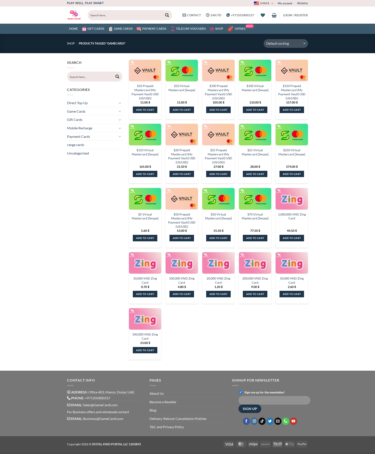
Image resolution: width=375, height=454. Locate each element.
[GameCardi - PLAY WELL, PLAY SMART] (74, 15)
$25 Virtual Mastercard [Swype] (255, 152)
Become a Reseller (163, 402)
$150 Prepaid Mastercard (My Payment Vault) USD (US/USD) (292, 92)
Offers (244, 27)
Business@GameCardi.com (103, 418)
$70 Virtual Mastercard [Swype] (255, 216)
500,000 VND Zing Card (145, 336)
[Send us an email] (277, 421)
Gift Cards (95, 28)
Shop (219, 28)
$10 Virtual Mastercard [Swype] (181, 88)
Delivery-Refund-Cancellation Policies (178, 418)
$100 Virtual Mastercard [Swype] (255, 88)
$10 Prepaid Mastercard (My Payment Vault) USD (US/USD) (145, 92)
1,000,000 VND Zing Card (292, 216)
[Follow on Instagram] (254, 421)
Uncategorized (78, 153)
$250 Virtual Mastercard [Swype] (291, 152)
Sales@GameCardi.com (100, 405)
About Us (157, 393)
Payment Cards (154, 28)
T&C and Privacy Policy (167, 427)
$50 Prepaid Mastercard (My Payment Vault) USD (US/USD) (182, 220)
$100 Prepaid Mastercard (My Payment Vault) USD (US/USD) (218, 92)
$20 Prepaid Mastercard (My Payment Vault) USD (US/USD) (182, 156)
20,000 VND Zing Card (218, 280)
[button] (274, 15)
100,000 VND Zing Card (181, 280)
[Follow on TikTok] (262, 421)
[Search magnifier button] (167, 15)
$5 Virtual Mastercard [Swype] (145, 216)
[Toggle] (119, 102)
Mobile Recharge (79, 128)
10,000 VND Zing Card (145, 280)
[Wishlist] (263, 15)
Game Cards (123, 28)
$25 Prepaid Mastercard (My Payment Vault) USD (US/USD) (218, 156)
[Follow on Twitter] (270, 421)
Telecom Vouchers (191, 28)
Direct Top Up (77, 103)
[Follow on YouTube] (293, 421)
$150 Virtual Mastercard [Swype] (145, 152)
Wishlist (302, 3)
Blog (153, 410)
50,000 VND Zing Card (292, 280)
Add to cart (145, 109)
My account (285, 3)
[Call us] (285, 421)
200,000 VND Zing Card (255, 280)
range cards (75, 145)
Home (73, 28)
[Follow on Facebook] (246, 421)
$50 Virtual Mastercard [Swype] (218, 216)
